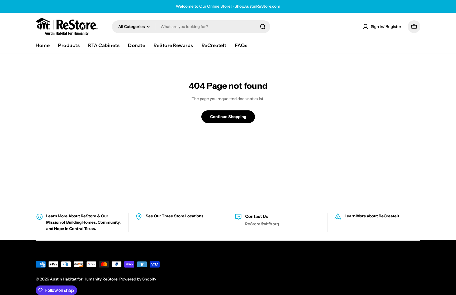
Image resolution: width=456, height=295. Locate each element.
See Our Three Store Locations (174, 215)
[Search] (263, 27)
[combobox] (191, 26)
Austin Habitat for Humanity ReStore (83, 279)
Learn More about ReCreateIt (372, 215)
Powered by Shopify (137, 279)
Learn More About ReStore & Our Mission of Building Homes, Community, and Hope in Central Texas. (83, 222)
